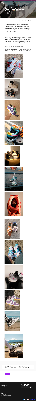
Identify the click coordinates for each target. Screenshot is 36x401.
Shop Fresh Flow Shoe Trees (4, 385)
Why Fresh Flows (3, 386)
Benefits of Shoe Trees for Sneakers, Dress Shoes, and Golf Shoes (10, 367)
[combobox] (33, 0)
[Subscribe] (30, 387)
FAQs (1, 389)
